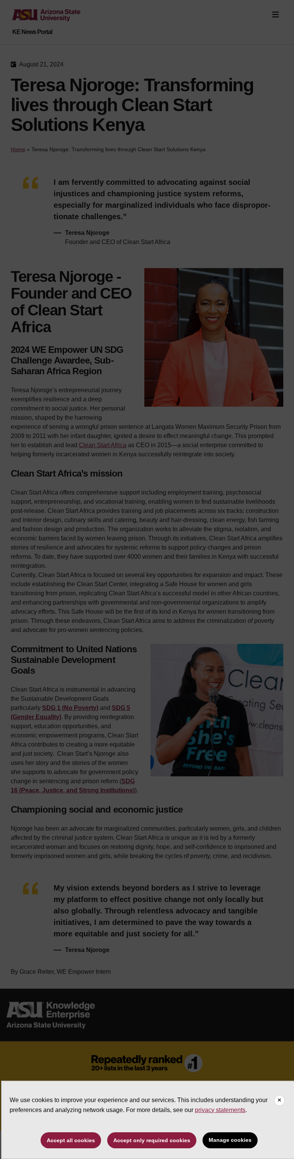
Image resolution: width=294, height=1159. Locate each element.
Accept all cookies (71, 1140)
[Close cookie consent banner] (279, 1100)
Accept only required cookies (151, 1140)
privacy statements (220, 1110)
